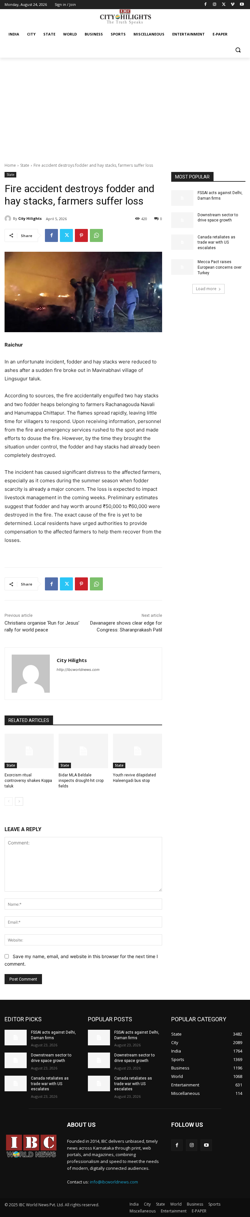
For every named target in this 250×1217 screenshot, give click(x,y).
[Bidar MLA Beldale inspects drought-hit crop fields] (83, 751)
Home (10, 165)
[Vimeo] (232, 4)
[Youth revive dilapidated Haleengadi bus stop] (137, 751)
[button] (237, 50)
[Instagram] (214, 4)
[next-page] (19, 801)
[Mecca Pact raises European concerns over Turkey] (182, 267)
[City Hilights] (9, 218)
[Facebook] (205, 4)
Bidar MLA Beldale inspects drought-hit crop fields (81, 780)
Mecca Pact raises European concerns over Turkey (220, 267)
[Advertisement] (125, 106)
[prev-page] (9, 801)
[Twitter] (224, 4)
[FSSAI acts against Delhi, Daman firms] (182, 198)
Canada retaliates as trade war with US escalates (216, 242)
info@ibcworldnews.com (114, 1182)
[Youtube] (241, 4)
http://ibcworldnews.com (78, 669)
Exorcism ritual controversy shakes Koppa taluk (28, 780)
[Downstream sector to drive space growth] (182, 220)
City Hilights (30, 218)
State (24, 165)
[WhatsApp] (96, 235)
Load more (206, 288)
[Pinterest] (81, 235)
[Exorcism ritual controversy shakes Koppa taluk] (29, 751)
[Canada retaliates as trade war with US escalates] (182, 242)
